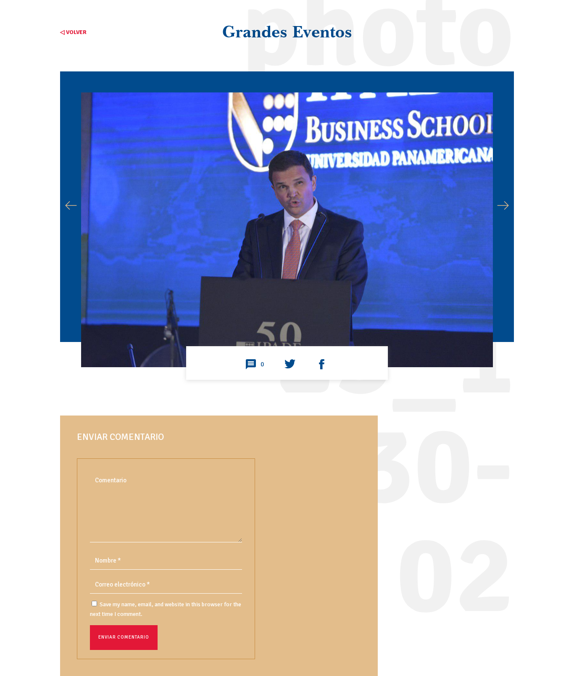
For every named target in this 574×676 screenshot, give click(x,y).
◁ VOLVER (73, 32)
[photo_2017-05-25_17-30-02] (287, 336)
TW (289, 364)
